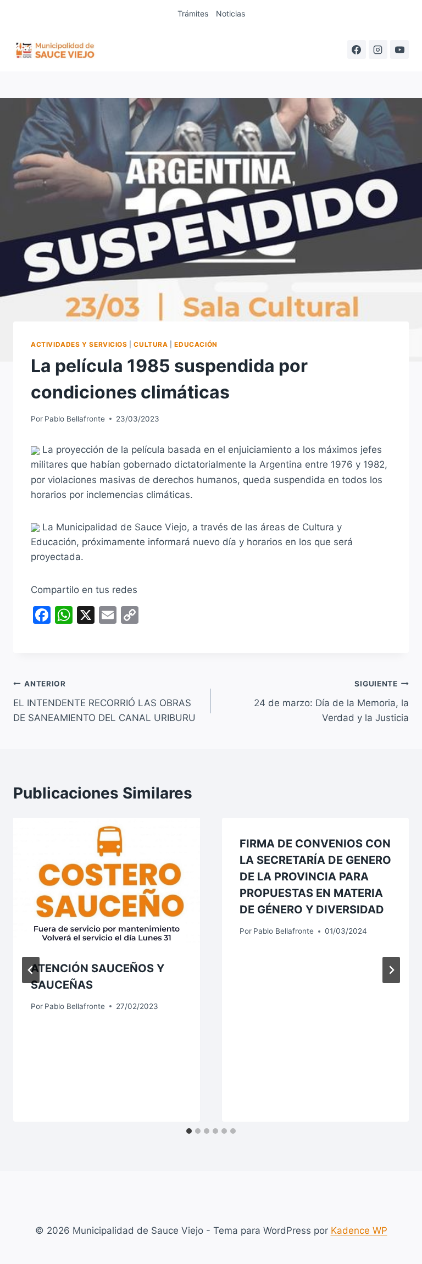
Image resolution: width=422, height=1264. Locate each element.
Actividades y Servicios (79, 344)
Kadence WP (359, 1230)
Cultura (151, 344)
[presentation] (106, 880)
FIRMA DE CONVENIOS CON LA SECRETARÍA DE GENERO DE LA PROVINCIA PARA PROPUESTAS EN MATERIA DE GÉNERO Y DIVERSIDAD (315, 876)
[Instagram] (378, 49)
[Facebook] (356, 49)
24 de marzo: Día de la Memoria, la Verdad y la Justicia (331, 701)
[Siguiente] (391, 970)
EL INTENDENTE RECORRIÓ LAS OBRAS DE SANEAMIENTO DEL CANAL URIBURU (104, 701)
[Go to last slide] (31, 970)
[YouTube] (399, 49)
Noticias (230, 13)
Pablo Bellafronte (75, 418)
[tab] (189, 1131)
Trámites (192, 13)
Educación (195, 344)
